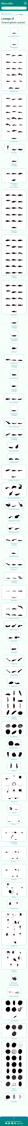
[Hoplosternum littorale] (14, 178)
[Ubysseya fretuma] (8, 915)
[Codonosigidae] (11, 796)
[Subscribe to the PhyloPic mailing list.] (6, 1123)
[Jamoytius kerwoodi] (20, 538)
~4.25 (14, 1090)
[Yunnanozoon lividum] (8, 607)
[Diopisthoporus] (20, 693)
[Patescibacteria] (8, 1071)
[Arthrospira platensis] (20, 1058)
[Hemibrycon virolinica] (20, 213)
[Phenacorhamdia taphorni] (8, 60)
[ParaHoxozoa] (17, 743)
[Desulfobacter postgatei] (14, 1084)
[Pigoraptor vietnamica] (11, 808)
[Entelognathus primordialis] (8, 469)
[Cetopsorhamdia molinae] (14, 73)
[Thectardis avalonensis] (8, 754)
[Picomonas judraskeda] (14, 928)
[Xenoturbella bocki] (14, 706)
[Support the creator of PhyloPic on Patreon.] (20, 1123)
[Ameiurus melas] (8, 148)
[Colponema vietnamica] (20, 928)
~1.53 (14, 843)
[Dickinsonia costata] (8, 731)
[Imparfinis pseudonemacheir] (14, 54)
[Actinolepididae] (20, 486)
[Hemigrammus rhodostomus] (14, 226)
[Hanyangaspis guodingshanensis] (17, 516)
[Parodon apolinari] (20, 200)
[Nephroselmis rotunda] (8, 928)
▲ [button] (14, 1118)
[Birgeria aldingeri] (20, 397)
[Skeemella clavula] (8, 659)
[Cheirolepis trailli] (20, 422)
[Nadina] (14, 699)
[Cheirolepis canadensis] (14, 422)
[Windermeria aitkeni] (14, 731)
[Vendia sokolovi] (20, 731)
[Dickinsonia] (8, 725)
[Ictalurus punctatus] (14, 148)
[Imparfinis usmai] (20, 67)
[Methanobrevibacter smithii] (14, 1003)
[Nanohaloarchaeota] (20, 1027)
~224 (14, 327)
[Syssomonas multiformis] (11, 819)
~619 (14, 582)
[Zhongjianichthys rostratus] (8, 563)
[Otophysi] (8, 271)
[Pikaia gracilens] (8, 589)
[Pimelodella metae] (14, 60)
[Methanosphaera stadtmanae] (8, 1003)
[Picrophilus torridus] (8, 1009)
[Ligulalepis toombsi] (11, 446)
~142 (14, 232)
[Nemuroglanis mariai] (14, 31)
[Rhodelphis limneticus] (14, 921)
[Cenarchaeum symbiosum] (20, 1009)
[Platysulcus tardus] (20, 915)
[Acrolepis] (14, 384)
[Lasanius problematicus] (14, 538)
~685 (14, 719)
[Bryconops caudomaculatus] (8, 200)
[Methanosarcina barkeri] (20, 1003)
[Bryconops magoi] (14, 193)
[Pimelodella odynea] (14, 80)
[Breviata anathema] (8, 850)
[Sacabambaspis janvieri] (11, 527)
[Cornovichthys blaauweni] (8, 538)
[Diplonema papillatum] (14, 959)
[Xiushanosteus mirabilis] (8, 504)
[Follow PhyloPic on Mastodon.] (9, 1123)
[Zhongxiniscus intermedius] (8, 576)
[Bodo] (8, 959)
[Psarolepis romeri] (8, 433)
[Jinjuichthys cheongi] (14, 347)
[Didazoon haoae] (20, 624)
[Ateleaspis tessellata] (11, 516)
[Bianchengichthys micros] (20, 469)
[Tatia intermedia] (14, 159)
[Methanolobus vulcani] (14, 1009)
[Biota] (20, 1045)
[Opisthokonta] (11, 837)
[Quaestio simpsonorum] (11, 743)
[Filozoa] (17, 808)
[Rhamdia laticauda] (17, 86)
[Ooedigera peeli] (17, 636)
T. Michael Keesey (15, 1121)
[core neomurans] (14, 1016)
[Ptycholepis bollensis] (14, 397)
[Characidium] (14, 213)
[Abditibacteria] (20, 1051)
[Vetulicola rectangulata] (11, 636)
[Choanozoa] (14, 790)
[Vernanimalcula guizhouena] (20, 712)
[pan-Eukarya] (14, 978)
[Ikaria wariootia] (8, 693)
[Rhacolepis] (20, 358)
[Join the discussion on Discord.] (12, 1123)
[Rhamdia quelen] (20, 54)
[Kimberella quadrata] (11, 681)
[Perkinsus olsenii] (20, 921)
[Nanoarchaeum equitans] (8, 1027)
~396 (14, 391)
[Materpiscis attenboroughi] (14, 486)
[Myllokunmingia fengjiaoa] (14, 563)
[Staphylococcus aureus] (14, 1058)
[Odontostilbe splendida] (14, 200)
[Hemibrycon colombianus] (20, 219)
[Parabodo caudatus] (17, 965)
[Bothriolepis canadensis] (20, 504)
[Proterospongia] (20, 790)
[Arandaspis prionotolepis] (17, 527)
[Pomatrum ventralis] (8, 624)
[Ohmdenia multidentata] (14, 358)
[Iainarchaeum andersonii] (14, 1033)
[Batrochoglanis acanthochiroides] (14, 117)
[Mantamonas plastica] (8, 886)
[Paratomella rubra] (20, 706)
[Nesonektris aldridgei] (14, 647)
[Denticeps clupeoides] (14, 321)
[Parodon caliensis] (8, 213)
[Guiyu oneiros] (14, 433)
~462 (14, 439)
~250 (14, 340)
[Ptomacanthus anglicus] (11, 457)
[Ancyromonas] (17, 903)
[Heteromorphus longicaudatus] (14, 659)
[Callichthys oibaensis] (8, 172)
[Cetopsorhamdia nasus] (14, 67)
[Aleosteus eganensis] (11, 493)
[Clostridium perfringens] (8, 1064)
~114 (14, 185)
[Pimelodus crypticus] (14, 110)
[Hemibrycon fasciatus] (14, 219)
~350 (14, 367)
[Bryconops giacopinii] (8, 206)
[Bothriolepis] (14, 504)
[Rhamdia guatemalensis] (20, 73)
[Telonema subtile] (8, 921)
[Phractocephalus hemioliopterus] (14, 130)
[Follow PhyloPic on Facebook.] (15, 1123)
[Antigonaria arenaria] (8, 699)
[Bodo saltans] (8, 952)
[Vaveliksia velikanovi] (11, 766)
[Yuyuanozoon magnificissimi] (14, 624)
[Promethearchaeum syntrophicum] (11, 991)
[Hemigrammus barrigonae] (14, 206)
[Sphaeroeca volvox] (14, 777)
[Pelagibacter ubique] (20, 1064)
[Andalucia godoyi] (20, 952)
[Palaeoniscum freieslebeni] (14, 409)
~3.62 (14, 971)
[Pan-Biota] (8, 1096)
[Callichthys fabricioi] (14, 172)
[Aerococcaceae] (14, 1045)
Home (2, 13)
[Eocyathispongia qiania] (14, 754)
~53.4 (14, 166)
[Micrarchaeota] (14, 1027)
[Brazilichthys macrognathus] (8, 422)
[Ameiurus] (20, 148)
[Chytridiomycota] (14, 831)
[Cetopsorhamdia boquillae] (8, 80)
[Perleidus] (14, 373)
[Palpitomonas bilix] (14, 915)
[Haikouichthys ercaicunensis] (20, 563)
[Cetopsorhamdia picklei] (8, 54)
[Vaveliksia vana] (17, 766)
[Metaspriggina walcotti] (14, 551)
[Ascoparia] (14, 693)
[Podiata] (11, 892)
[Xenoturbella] (14, 712)
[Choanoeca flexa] (8, 783)
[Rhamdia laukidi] (8, 67)
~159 (14, 277)
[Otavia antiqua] (20, 754)
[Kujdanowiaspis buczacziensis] (8, 486)
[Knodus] (8, 193)
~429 (14, 415)
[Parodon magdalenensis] (20, 206)
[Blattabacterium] (8, 1045)
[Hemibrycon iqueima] (8, 219)
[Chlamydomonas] (14, 941)
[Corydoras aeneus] (20, 172)
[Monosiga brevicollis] (8, 777)
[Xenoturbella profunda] (8, 706)
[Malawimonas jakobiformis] (11, 903)
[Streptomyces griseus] (8, 1058)
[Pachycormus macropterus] (8, 358)
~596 (14, 545)
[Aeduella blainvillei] (8, 397)
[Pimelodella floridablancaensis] (20, 80)
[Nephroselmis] (14, 934)
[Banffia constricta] (20, 659)
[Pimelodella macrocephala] (8, 73)
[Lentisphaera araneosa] (14, 1064)
